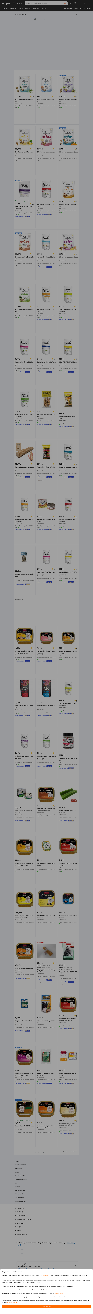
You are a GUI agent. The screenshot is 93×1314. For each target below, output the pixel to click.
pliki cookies (46, 1275)
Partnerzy (67, 1297)
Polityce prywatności (12, 1302)
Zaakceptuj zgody (46, 1306)
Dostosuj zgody (59, 1293)
